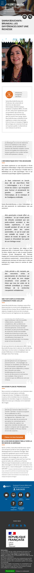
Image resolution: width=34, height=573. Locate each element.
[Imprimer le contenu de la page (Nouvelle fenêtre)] (24, 16)
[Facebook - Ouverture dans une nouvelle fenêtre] (9, 526)
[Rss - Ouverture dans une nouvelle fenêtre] (25, 526)
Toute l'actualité (8, 9)
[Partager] (30, 16)
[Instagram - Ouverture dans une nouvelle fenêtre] (13, 526)
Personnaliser (10, 571)
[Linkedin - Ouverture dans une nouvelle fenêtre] (17, 526)
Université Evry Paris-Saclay (10, 7)
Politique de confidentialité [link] (22, 571)
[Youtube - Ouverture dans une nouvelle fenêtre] (21, 526)
